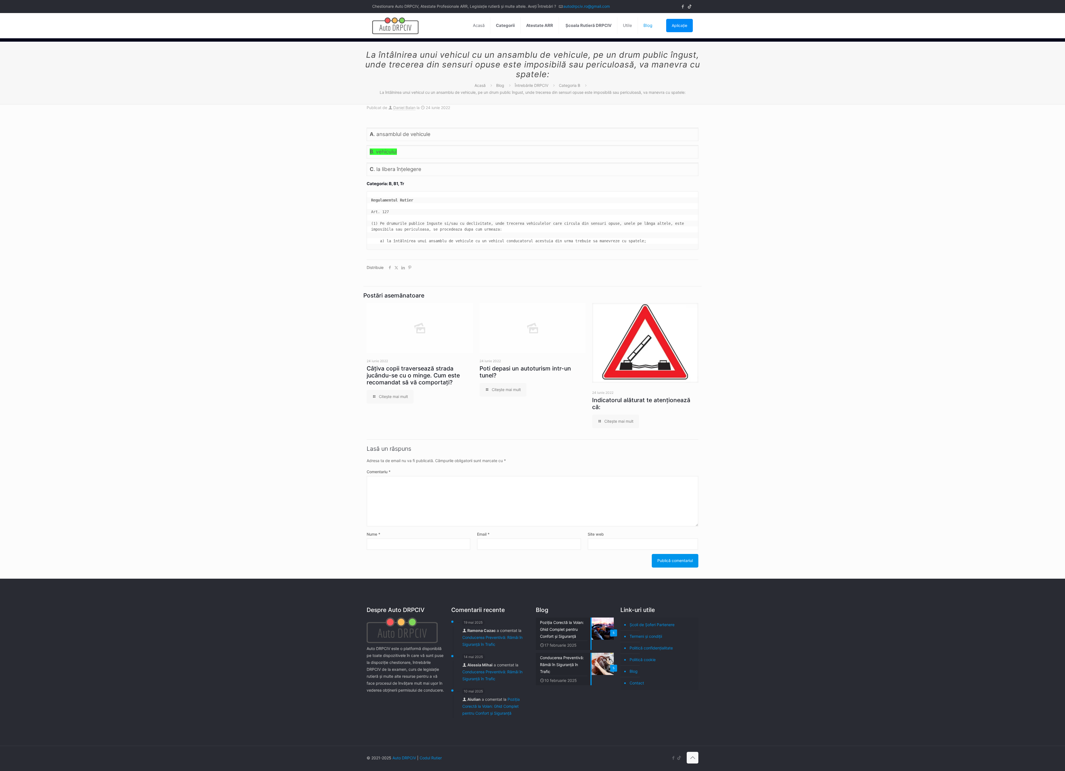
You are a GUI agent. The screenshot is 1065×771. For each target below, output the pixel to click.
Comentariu (378, 471)
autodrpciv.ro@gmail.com (586, 6)
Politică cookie (643, 659)
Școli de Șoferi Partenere (652, 624)
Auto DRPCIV (404, 757)
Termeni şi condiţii (646, 636)
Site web (596, 534)
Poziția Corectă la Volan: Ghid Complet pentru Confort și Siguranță (491, 706)
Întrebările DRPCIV (531, 85)
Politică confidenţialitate (651, 648)
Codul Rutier (431, 757)
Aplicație (679, 25)
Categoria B (569, 85)
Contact (637, 683)
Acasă (480, 85)
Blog (500, 85)
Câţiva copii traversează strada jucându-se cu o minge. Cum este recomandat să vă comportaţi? (413, 375)
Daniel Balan (404, 107)
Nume (373, 534)
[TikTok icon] (690, 6)
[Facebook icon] (683, 6)
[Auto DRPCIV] (395, 25)
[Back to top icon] (692, 758)
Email (483, 534)
